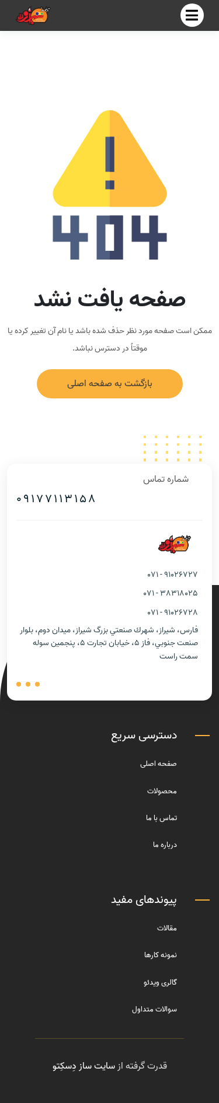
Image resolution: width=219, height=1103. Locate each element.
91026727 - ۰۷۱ (173, 575)
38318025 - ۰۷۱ (171, 593)
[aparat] (37, 684)
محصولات (162, 791)
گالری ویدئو (160, 982)
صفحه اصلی (158, 764)
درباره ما (165, 845)
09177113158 (56, 499)
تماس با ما (161, 818)
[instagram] (18, 684)
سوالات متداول (154, 1009)
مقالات (167, 928)
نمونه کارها (160, 955)
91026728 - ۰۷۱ (173, 612)
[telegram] (28, 684)
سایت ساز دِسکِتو (84, 1066)
